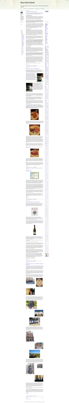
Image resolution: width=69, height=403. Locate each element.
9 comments (31, 65)
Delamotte (46, 170)
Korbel (46, 189)
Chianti (45, 112)
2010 (45, 45)
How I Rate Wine (42, 8)
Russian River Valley (47, 68)
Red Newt (46, 213)
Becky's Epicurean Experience (46, 27)
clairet (45, 246)
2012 (21, 33)
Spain (35, 66)
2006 (45, 59)
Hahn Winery (46, 94)
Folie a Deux (46, 177)
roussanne (46, 145)
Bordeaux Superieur (46, 65)
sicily (48, 145)
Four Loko (47, 178)
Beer (47, 106)
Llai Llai (48, 193)
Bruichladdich (46, 157)
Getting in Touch (37, 8)
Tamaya (46, 134)
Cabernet (46, 88)
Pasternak (45, 206)
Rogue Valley (46, 215)
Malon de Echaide (39, 274)
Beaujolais (46, 87)
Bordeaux (47, 54)
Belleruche (46, 150)
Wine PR (46, 141)
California (29, 261)
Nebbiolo (45, 203)
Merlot (45, 55)
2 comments (31, 260)
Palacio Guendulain (47, 205)
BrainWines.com (46, 28)
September (23, 46)
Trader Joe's (46, 99)
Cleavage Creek (46, 89)
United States (46, 233)
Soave (47, 131)
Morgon (48, 201)
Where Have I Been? (22, 40)
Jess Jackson (47, 186)
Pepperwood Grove (47, 126)
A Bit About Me (25, 8)
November (23, 35)
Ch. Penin (46, 160)
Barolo (47, 148)
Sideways (45, 223)
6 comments (31, 167)
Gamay (47, 82)
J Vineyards (47, 185)
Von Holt (47, 140)
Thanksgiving (46, 98)
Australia (30, 66)
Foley (32, 261)
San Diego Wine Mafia (47, 70)
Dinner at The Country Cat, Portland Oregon (32, 68)
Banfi (45, 148)
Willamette (46, 86)
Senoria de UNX (46, 221)
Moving (31, 199)
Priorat (48, 210)
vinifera (47, 251)
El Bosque (46, 175)
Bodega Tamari (46, 152)
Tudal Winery (48, 232)
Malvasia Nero (46, 195)
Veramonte (46, 100)
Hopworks (47, 183)
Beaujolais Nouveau (46, 149)
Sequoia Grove (46, 222)
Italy (48, 57)
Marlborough (46, 83)
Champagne (46, 66)
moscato (45, 144)
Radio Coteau (47, 211)
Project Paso (46, 127)
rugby (45, 249)
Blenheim (46, 151)
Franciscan (46, 115)
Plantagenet (46, 210)
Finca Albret (39, 296)
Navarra (32, 66)
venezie (47, 250)
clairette (47, 246)
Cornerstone (46, 67)
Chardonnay (31, 261)
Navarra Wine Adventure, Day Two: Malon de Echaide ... (22, 45)
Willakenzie (46, 239)
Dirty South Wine (46, 30)
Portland (34, 199)
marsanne (47, 143)
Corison (45, 168)
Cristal (46, 169)
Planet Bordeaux (47, 58)
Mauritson (46, 197)
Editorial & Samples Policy (31, 8)
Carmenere (46, 109)
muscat (48, 144)
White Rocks (47, 238)
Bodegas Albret (28, 396)
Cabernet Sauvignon (46, 49)
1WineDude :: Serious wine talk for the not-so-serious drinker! (46, 25)
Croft (47, 169)
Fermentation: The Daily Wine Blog (46, 33)
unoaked (34, 261)
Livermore (46, 121)
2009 (27, 261)
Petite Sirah (46, 69)
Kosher (48, 189)
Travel (47, 77)
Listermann (46, 193)
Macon (45, 194)
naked (47, 248)
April (22, 50)
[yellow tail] (28, 66)
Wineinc (45, 242)
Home (21, 8)
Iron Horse (48, 184)
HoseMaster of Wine (46, 35)
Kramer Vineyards (28, 199)
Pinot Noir (47, 46)
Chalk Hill (46, 162)
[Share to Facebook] (35, 65)
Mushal (47, 124)
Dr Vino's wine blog (46, 32)
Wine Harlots (46, 42)
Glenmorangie (46, 179)
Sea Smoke (46, 220)
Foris (45, 178)
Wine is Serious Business (33, 105)
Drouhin (46, 91)
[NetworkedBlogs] (46, 11)
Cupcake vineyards (47, 90)
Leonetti (47, 192)
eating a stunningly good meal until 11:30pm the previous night (34, 266)
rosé (45, 61)
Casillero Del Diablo (47, 110)
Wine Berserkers (46, 41)
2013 (21, 32)
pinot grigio (47, 78)
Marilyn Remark (47, 196)
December (23, 34)
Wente (45, 101)
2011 (46, 50)
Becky (29, 74)
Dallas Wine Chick (46, 29)
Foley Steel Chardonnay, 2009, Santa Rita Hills (22, 42)
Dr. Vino (47, 174)
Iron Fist (45, 184)
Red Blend (46, 96)
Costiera (47, 168)
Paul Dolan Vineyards (47, 74)
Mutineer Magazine (46, 37)
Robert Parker (34, 66)
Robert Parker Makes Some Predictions (31, 11)
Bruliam (47, 108)
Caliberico (46, 158)
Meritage (47, 123)
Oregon (32, 199)
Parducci (46, 64)
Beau (21, 13)
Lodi (47, 121)
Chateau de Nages (47, 166)
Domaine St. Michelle (47, 171)
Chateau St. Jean (46, 165)
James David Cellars (47, 118)
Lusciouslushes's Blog (46, 36)
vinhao (45, 251)
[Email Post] (32, 65)
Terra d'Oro (46, 228)
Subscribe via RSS (22, 10)
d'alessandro (48, 247)
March (22, 51)
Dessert (47, 113)
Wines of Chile (47, 71)
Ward (41, 267)
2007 (48, 61)
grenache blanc (47, 103)
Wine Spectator (30, 254)
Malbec (45, 74)
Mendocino (46, 60)
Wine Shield (48, 241)
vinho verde (46, 104)
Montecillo (46, 201)
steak (47, 249)
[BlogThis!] (34, 65)
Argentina (46, 72)
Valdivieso (46, 139)
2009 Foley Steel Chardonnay (35, 236)
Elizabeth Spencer (47, 92)
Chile (45, 57)
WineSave (46, 142)
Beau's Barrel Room (27, 2)
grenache (46, 63)
